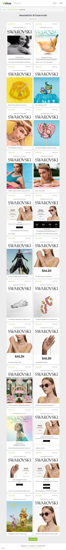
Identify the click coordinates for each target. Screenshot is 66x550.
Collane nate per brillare (41, 362)
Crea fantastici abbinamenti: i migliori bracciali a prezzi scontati (19, 319)
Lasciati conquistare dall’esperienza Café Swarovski (19, 405)
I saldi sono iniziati (39, 448)
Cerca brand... (16, 6)
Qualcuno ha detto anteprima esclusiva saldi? (46, 534)
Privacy (3, 548)
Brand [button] (55, 3)
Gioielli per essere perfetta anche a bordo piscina (19, 191)
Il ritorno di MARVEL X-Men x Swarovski (18, 276)
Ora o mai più (11, 233)
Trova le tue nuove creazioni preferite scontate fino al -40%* (19, 491)
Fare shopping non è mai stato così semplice (46, 491)
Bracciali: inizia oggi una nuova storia (17, 105)
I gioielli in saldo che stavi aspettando (44, 405)
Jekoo (4, 10)
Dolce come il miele (40, 191)
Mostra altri (33, 539)
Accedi (61, 3)
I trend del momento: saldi (14, 362)
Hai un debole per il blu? (41, 105)
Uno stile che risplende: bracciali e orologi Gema (46, 148)
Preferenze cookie (37, 548)
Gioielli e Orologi (12, 10)
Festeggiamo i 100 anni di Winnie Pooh (17, 534)
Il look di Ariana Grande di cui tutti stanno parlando (19, 448)
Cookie (30, 548)
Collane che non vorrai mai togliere (44, 62)
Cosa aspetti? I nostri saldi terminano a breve (46, 233)
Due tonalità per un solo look (15, 148)
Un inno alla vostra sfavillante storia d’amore (19, 62)
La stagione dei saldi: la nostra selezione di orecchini (46, 319)
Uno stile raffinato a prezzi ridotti (43, 276)
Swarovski (11, 24)
